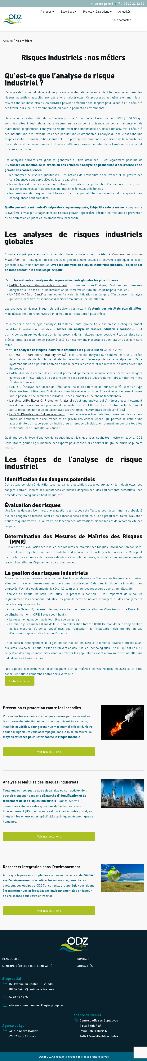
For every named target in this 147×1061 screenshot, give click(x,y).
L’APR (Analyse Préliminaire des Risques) (38, 285)
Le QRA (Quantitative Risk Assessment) (37, 414)
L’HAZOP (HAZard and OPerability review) (37, 355)
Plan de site (10, 958)
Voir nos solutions (49, 752)
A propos (46, 11)
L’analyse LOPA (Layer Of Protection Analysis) (40, 400)
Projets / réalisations (96, 11)
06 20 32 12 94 (134, 4)
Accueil (8, 41)
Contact (83, 958)
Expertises (67, 11)
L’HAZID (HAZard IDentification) (30, 294)
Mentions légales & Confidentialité (27, 965)
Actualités (124, 11)
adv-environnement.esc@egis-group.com (36, 1005)
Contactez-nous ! (19, 681)
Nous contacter (121, 20)
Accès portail (104, 4)
